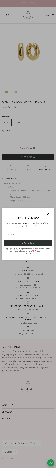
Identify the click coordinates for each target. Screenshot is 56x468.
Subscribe (28, 243)
